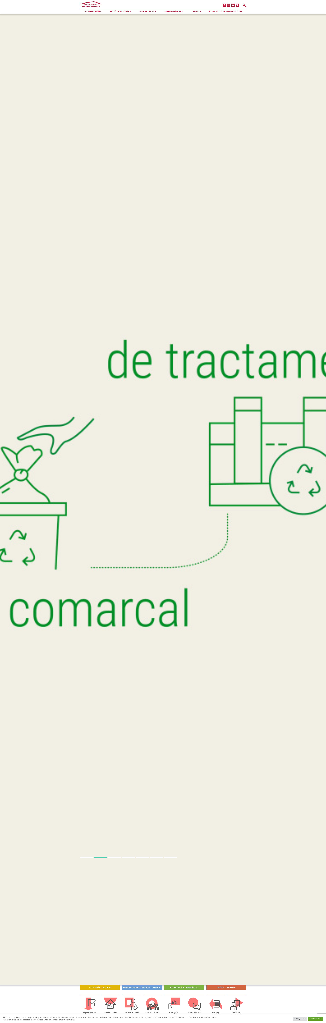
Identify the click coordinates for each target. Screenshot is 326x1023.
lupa (244, 5)
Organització (92, 11)
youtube (233, 5)
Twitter (237, 5)
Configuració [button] (299, 1019)
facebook (224, 5)
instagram (228, 5)
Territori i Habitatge (226, 987)
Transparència (172, 11)
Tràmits (196, 11)
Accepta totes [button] (315, 1019)
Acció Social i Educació (100, 987)
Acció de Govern (119, 11)
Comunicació (146, 11)
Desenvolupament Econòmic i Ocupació (142, 987)
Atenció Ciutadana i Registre (225, 11)
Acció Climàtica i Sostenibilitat (184, 987)
